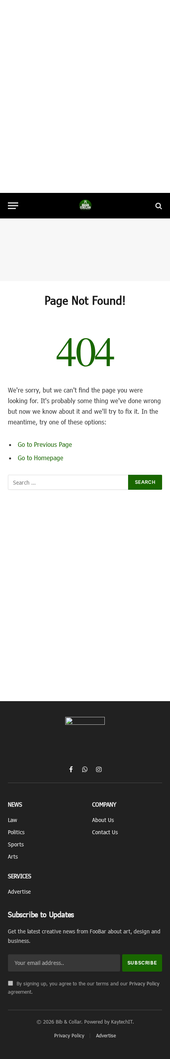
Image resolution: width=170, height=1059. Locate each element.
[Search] (158, 206)
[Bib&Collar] (85, 205)
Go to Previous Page (45, 444)
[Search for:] (68, 482)
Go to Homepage (40, 457)
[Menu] (13, 206)
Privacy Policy (144, 983)
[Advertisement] (85, 96)
